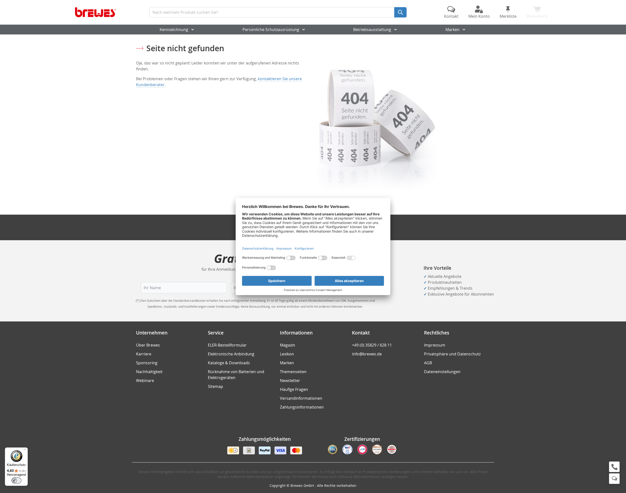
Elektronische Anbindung (231, 354)
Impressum (434, 345)
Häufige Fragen (294, 389)
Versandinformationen (301, 398)
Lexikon (287, 354)
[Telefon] (614, 466)
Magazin (287, 345)
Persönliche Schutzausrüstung (271, 29)
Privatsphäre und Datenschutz (452, 354)
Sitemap (215, 386)
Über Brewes (148, 345)
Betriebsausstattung (372, 29)
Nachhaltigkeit (149, 371)
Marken (452, 29)
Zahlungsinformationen (302, 407)
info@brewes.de (367, 354)
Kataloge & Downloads (229, 363)
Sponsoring (146, 363)
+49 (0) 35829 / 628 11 (372, 345)
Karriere (143, 354)
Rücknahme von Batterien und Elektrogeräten (236, 374)
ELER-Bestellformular (227, 345)
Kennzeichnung (174, 29)
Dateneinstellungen (442, 371)
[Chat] (614, 478)
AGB (428, 363)
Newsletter (290, 380)
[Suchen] (400, 12)
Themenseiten (293, 371)
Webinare (145, 380)
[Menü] (25, 450)
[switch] (16, 480)
